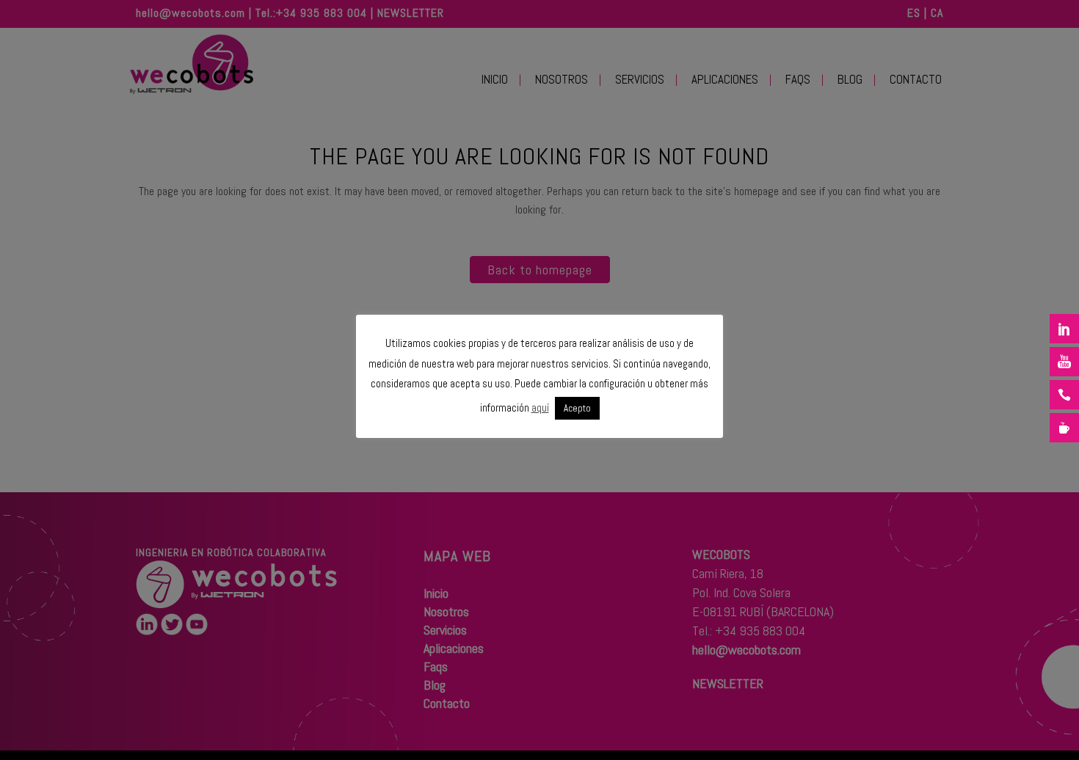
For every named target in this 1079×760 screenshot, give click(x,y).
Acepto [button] (577, 408)
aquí (540, 407)
